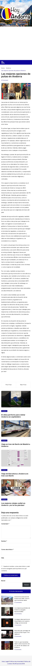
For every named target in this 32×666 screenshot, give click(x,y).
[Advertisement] (16, 43)
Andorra (4, 411)
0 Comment (4, 80)
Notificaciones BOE (19, 664)
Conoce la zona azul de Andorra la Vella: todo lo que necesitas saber (21, 598)
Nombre (4, 541)
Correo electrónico (7, 549)
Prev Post (9, 385)
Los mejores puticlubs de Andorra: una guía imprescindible (22, 609)
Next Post (23, 385)
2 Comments (18, 602)
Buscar (3, 581)
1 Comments (17, 625)
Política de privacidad (16, 661)
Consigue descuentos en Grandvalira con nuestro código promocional (22, 621)
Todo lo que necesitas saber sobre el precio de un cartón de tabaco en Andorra (22, 644)
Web (2, 558)
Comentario (5, 524)
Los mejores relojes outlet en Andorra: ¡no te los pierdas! (13, 504)
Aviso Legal (5, 661)
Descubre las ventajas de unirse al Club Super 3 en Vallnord (22, 632)
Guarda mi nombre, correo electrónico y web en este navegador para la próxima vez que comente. (15, 569)
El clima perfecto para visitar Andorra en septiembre (13, 416)
